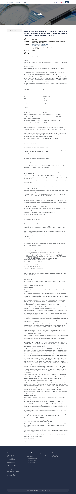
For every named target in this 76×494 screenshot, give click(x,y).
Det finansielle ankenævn (14, 2)
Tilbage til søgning (12, 30)
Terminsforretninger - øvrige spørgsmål (40, 44)
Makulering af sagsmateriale (30, 456)
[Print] (67, 29)
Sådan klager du (43, 455)
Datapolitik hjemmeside (32, 458)
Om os (25, 2)
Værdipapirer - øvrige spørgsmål (39, 45)
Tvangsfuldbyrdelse (32, 460)
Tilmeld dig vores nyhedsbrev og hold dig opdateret (60, 456)
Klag (67, 2)
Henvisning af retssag (32, 462)
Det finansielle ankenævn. (34, 490)
